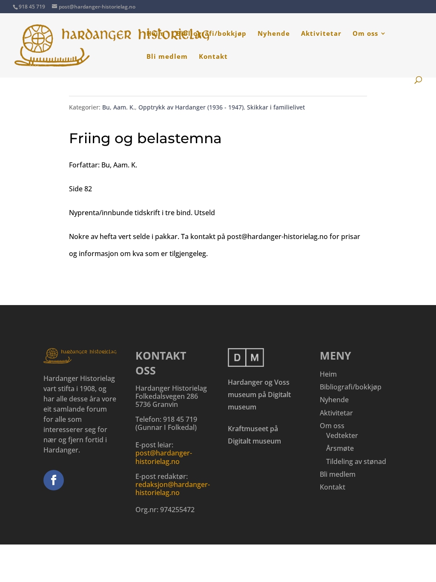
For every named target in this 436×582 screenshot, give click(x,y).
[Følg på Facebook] (53, 480)
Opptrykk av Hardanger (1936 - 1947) (191, 107)
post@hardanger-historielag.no (163, 457)
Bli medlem (167, 57)
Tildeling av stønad (356, 461)
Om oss (365, 33)
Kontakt (213, 57)
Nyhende (274, 33)
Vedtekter (342, 435)
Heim (155, 33)
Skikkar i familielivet (276, 107)
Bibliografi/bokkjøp (211, 33)
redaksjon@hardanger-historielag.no (172, 488)
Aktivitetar (321, 33)
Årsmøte (340, 448)
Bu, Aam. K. (118, 107)
